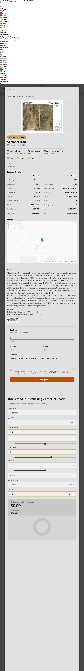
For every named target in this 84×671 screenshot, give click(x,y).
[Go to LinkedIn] (0, 6)
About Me (3, 45)
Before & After (4, 41)
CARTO (74, 262)
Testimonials (4, 43)
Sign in (6, 34)
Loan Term (11, 418)
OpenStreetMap (58, 262)
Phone (14, 346)
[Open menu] (0, 83)
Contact (2, 53)
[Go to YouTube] (0, 4)
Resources (3, 51)
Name (14, 337)
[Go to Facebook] (0, 2)
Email (47, 346)
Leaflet (49, 262)
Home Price (12, 409)
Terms (72, 373)
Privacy (15, 375)
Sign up (2, 34)
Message (15, 354)
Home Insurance (13, 480)
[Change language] (1, 8)
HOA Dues (11, 490)
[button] (42, 240)
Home (9, 96)
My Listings (3, 47)
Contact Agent (42, 380)
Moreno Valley (18, 96)
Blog (1, 49)
